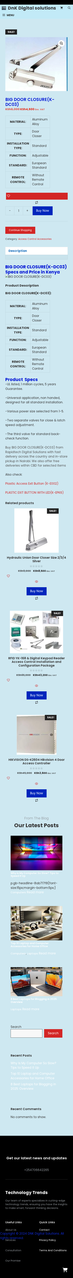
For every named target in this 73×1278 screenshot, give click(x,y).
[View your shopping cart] (61, 8)
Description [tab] (18, 251)
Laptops (32, 953)
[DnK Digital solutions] (4, 8)
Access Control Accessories (35, 239)
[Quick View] (36, 582)
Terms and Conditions (53, 1250)
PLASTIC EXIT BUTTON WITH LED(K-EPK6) (34, 492)
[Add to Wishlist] (37, 196)
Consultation (13, 1250)
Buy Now (42, 210)
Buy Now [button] (36, 591)
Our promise (13, 1260)
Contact (44, 1230)
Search (16, 1027)
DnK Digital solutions (32, 8)
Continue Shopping (20, 230)
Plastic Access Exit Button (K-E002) (31, 483)
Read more (35, 892)
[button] (69, 8)
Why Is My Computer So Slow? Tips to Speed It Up (35, 875)
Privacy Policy (47, 1240)
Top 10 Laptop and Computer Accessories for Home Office (30, 945)
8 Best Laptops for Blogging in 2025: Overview (34, 1001)
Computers (18, 892)
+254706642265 (36, 1170)
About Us (10, 1230)
